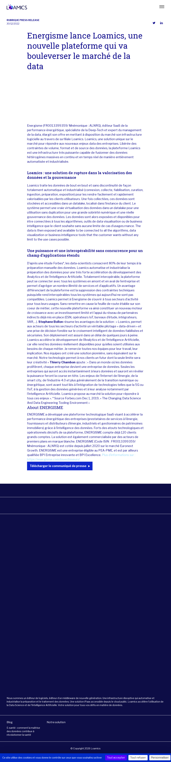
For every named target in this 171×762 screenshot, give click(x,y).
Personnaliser (160, 757)
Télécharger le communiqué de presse (58, 466)
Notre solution (56, 722)
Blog (10, 722)
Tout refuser (138, 757)
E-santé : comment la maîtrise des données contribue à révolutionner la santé (23, 731)
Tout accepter (116, 757)
